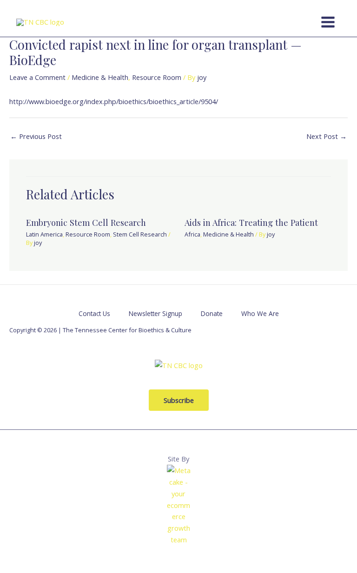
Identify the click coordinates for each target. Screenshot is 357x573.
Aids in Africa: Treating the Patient (251, 222)
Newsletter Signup (155, 313)
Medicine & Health (100, 77)
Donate (212, 313)
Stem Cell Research (140, 234)
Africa (192, 234)
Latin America (44, 234)
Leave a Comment (37, 77)
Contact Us (94, 313)
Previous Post (36, 136)
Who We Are (260, 313)
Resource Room (156, 77)
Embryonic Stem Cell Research (86, 222)
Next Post (326, 136)
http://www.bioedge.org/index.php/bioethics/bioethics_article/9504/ (113, 101)
